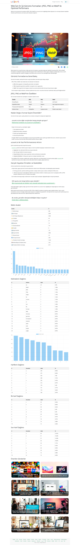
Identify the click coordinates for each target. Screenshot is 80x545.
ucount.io (14, 147)
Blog (62, 1)
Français (32, 539)
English (14, 539)
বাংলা (59, 541)
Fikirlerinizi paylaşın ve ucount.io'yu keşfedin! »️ (26, 123)
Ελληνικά (48, 541)
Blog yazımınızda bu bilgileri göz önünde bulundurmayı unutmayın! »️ (33, 183)
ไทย (64, 541)
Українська (34, 541)
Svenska (29, 541)
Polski (21, 541)
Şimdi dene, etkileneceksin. (20, 200)
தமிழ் (62, 541)
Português (44, 539)
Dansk (36, 539)
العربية (42, 541)
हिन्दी (45, 541)
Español (28, 539)
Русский (20, 539)
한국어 (56, 541)
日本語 (53, 541)
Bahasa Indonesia (57, 539)
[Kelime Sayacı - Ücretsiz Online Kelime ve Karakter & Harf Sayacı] (15, 1)
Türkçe (48, 539)
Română (24, 541)
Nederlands (17, 541)
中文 (17, 539)
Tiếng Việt (38, 541)
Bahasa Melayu (64, 539)
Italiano (40, 539)
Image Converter (56, 1)
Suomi (52, 539)
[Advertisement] (40, 23)
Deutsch (24, 539)
